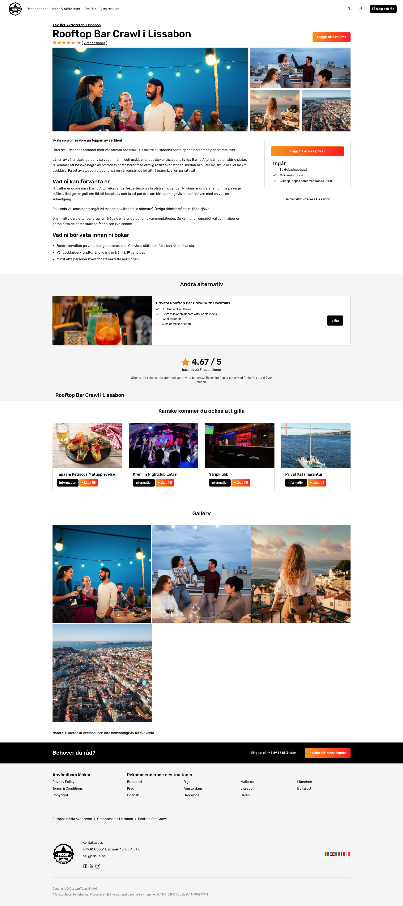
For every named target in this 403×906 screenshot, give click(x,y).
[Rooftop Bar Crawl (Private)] (332, 854)
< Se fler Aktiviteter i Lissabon (76, 25)
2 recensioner (94, 43)
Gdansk (133, 795)
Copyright (60, 795)
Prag (130, 788)
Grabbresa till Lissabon (115, 819)
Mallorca (247, 782)
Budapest (134, 782)
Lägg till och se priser (307, 151)
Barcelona (192, 795)
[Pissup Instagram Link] (97, 866)
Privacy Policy (63, 782)
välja (335, 320)
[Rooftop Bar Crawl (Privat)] (348, 854)
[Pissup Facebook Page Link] (85, 866)
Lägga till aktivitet (331, 37)
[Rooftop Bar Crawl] (327, 854)
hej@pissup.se (94, 856)
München (304, 782)
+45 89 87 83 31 (278, 753)
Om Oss (90, 9)
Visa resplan (109, 9)
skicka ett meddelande (328, 753)
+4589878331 (93, 849)
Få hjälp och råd (383, 9)
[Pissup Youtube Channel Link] (91, 866)
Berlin (245, 795)
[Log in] (361, 9)
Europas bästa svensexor (72, 819)
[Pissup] (15, 9)
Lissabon (248, 788)
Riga (187, 782)
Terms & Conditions (67, 788)
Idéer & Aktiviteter (66, 9)
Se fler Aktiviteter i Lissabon (307, 199)
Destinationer (37, 9)
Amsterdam (193, 788)
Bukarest (304, 788)
